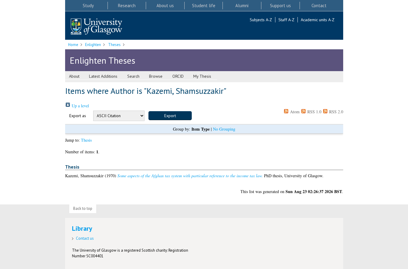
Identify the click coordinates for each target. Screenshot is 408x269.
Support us (280, 5)
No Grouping (224, 129)
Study (88, 5)
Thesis (86, 140)
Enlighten (93, 44)
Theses (114, 44)
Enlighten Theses (102, 60)
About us (165, 5)
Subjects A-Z (261, 19)
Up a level (79, 105)
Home (73, 44)
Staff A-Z (286, 19)
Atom (294, 111)
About (74, 76)
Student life (203, 5)
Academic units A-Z (318, 19)
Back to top (82, 208)
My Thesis (202, 76)
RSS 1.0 (313, 111)
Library (82, 228)
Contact (319, 5)
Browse (155, 76)
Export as (77, 115)
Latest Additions (103, 76)
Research (127, 5)
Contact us (85, 238)
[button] (170, 115)
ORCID (178, 76)
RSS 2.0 (335, 111)
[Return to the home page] (96, 27)
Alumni (242, 5)
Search (133, 76)
